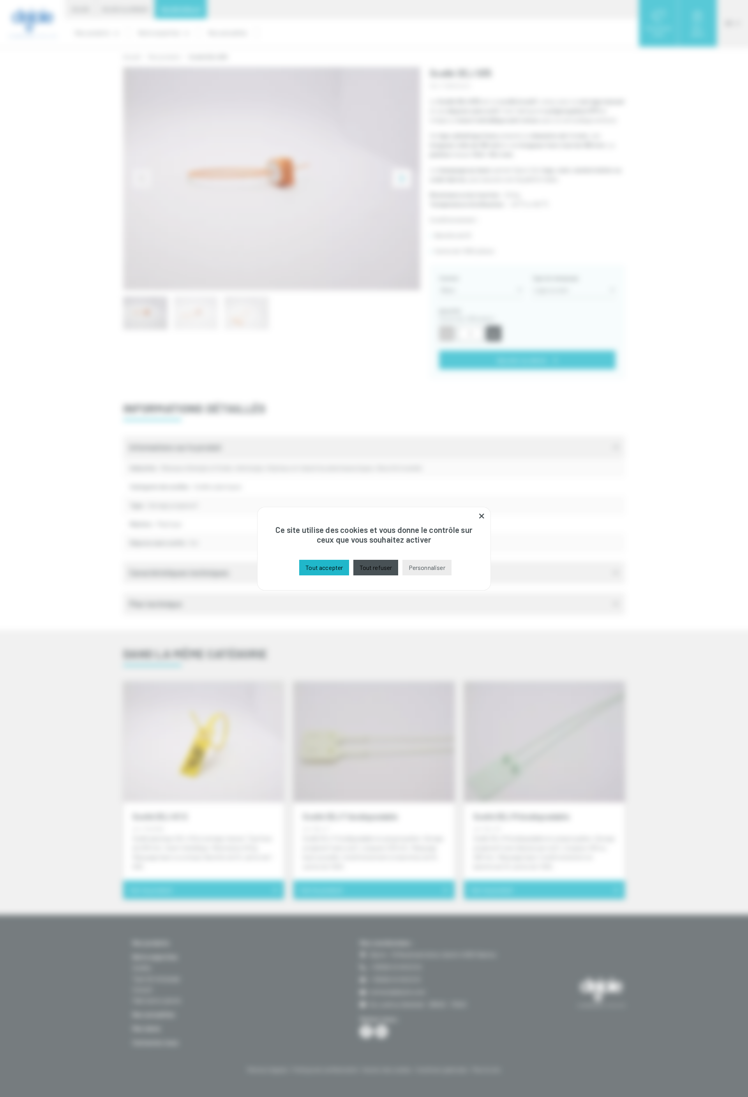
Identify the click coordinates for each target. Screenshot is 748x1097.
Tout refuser (376, 567)
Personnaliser (427, 567)
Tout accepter (324, 567)
